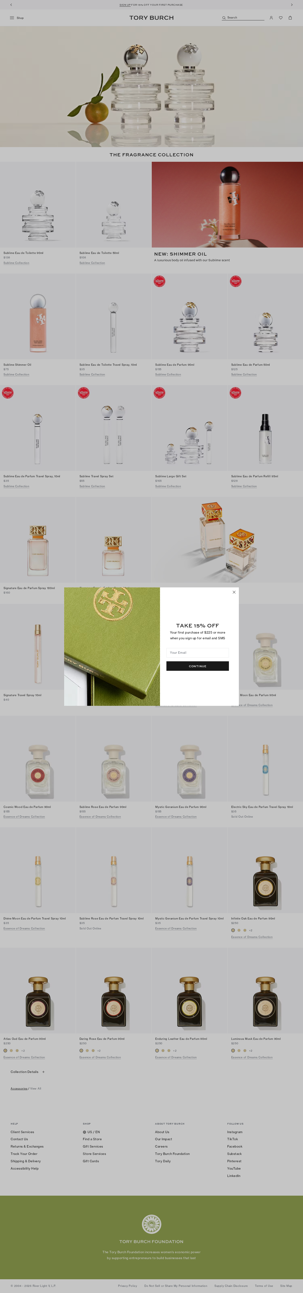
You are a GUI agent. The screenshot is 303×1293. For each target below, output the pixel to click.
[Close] (234, 592)
